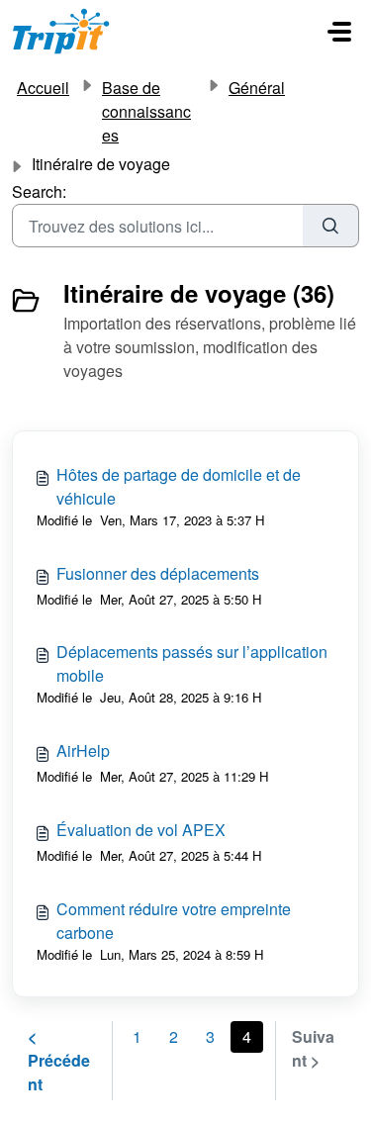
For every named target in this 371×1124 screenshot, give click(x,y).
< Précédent (59, 1060)
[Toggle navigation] (339, 31)
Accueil (43, 87)
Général (257, 87)
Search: (39, 191)
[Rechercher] (331, 225)
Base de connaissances (146, 111)
